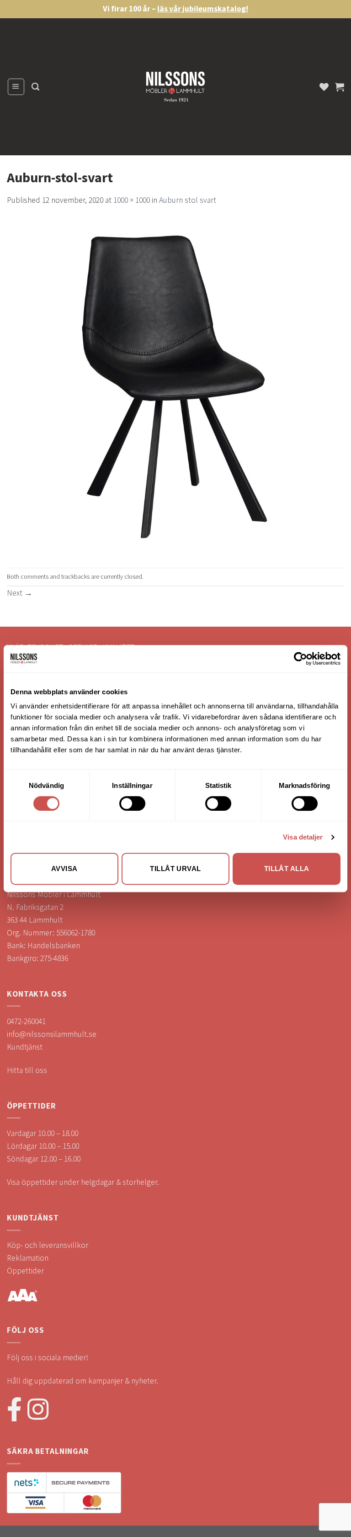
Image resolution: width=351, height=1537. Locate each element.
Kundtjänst (25, 1047)
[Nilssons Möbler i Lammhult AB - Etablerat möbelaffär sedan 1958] (175, 89)
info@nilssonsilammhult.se (51, 1034)
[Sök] (35, 87)
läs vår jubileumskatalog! (202, 9)
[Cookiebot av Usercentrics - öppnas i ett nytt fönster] (300, 659)
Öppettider (25, 1271)
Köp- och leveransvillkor (47, 1245)
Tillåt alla (286, 868)
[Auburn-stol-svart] (175, 386)
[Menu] (16, 87)
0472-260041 (26, 1021)
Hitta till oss (27, 1070)
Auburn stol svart (187, 200)
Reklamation (27, 1258)
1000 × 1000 (131, 200)
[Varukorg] (339, 87)
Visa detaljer (303, 837)
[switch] (132, 803)
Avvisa (64, 868)
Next (19, 593)
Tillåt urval (175, 868)
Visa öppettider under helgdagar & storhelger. (83, 1182)
